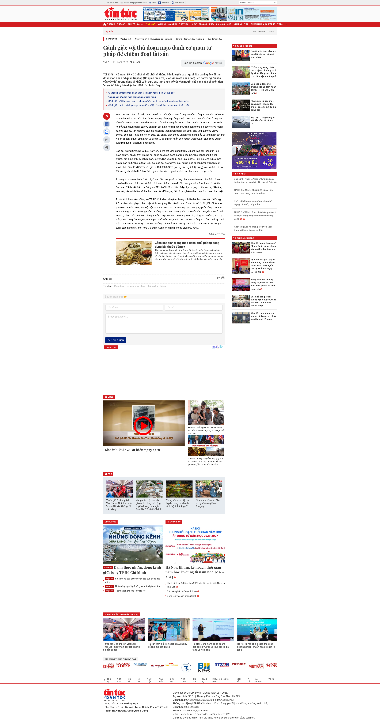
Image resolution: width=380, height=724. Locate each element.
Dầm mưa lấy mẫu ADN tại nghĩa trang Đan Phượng (207, 503)
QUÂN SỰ (203, 24)
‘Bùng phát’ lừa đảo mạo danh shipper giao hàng (132, 97)
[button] (220, 489)
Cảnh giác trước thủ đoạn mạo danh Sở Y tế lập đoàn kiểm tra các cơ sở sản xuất (148, 105)
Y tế (246, 24)
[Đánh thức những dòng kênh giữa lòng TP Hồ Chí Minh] (133, 545)
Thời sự (111, 24)
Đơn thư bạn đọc (215, 39)
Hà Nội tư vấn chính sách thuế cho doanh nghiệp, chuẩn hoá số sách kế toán (256, 646)
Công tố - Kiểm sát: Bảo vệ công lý (190, 39)
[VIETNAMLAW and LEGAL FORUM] (147, 666)
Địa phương (258, 680)
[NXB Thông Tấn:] (178, 668)
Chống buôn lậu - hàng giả (161, 39)
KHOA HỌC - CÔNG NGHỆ (220, 24)
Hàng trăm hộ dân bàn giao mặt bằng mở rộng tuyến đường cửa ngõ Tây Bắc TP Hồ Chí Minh (149, 505)
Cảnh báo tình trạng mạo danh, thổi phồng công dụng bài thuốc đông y (187, 244)
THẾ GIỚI (121, 24)
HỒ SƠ (194, 24)
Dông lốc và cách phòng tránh (181, 596)
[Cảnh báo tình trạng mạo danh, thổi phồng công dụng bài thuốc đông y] (134, 253)
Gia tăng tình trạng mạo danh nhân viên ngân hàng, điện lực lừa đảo (141, 92)
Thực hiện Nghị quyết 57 (263, 24)
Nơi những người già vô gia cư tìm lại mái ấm (133, 586)
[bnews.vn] (195, 668)
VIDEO (280, 24)
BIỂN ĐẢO (237, 24)
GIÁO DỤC (172, 24)
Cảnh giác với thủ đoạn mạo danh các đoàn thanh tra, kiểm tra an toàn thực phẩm (148, 101)
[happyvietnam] (161, 664)
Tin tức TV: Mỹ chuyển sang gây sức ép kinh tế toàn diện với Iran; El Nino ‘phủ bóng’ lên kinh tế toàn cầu (205, 461)
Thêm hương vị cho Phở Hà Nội (126, 590)
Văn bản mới (126, 39)
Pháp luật (111, 39)
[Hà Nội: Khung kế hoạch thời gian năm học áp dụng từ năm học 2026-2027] (195, 545)
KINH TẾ (131, 24)
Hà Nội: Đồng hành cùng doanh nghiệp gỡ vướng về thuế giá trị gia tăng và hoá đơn (211, 646)
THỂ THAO (184, 24)
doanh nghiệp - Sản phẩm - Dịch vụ (121, 614)
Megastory (108, 568)
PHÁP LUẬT (151, 24)
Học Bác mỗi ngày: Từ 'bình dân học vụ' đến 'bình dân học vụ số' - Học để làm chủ (206, 430)
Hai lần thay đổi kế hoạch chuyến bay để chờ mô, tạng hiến (167, 645)
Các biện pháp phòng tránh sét (182, 591)
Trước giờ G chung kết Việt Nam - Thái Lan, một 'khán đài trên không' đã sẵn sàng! (119, 505)
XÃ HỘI (140, 24)
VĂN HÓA (162, 24)
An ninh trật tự (141, 39)
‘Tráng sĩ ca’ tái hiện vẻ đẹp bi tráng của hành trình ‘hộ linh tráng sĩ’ (177, 503)
